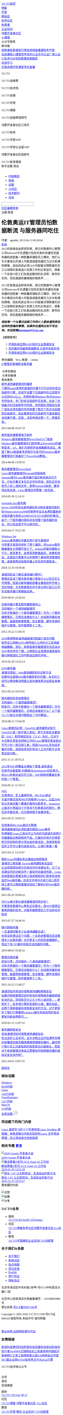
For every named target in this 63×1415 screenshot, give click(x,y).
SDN (4, 668)
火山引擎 (47, 1359)
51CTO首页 (8, 3)
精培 (25, 1240)
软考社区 (7, 20)
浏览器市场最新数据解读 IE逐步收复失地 (33, 348)
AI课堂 (5, 37)
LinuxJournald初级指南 (23, 473)
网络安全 (15, 1029)
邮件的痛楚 (16, 384)
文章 (4, 67)
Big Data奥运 (20, 825)
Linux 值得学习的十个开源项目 (20, 1129)
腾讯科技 (18, 1347)
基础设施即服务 (37, 859)
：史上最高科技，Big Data (26, 795)
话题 (11, 184)
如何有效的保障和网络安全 (26, 991)
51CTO (12, 1219)
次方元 (37, 1359)
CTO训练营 (46, 1240)
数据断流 (18, 364)
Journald (6, 503)
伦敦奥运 (7, 825)
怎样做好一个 (18, 608)
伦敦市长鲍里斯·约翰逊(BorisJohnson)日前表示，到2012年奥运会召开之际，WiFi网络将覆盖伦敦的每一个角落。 (31, 775)
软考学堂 (49, 50)
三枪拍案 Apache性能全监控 (27, 863)
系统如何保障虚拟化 (22, 1033)
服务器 (28, 364)
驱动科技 (51, 1347)
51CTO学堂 (15, 1240)
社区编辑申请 (9, 208)
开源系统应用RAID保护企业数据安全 (31, 344)
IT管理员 (6, 364)
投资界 (29, 1359)
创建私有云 (21, 859)
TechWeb (15, 1351)
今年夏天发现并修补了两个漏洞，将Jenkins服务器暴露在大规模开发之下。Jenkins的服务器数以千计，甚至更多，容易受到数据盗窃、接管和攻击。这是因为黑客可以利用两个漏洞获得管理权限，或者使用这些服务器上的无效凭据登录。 (30, 553)
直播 (32, 67)
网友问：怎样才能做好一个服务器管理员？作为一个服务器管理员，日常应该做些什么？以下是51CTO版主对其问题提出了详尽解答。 (30, 711)
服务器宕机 (8, 698)
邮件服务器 (8, 435)
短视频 (31, 50)
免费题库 (32, 58)
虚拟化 (5, 1068)
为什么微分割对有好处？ (25, 901)
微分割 (5, 927)
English (12, 1272)
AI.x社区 (42, 1403)
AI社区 (12, 189)
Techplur (38, 1219)
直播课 (39, 50)
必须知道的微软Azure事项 (25, 829)
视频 (11, 180)
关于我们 (14, 1256)
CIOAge (22, 1219)
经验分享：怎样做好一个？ (26, 961)
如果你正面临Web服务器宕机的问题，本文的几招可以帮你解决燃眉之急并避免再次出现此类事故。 (30, 681)
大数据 (32, 825)
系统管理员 (22, 698)
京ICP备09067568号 (25, 1307)
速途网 (44, 1351)
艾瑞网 (24, 1351)
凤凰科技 (40, 1347)
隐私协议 (14, 1280)
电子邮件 (26, 435)
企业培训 (7, 29)
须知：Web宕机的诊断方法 (26, 672)
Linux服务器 (18, 503)
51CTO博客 (15, 1228)
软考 (24, 54)
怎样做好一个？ (19, 702)
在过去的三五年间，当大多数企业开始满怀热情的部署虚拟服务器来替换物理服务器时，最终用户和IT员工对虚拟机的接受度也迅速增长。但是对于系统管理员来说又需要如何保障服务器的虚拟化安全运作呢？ (30, 1047)
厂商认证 (54, 54)
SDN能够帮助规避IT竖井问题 (28, 638)
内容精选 (14, 176)
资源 (10, 67)
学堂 (4, 12)
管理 (18, 435)
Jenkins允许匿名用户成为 (25, 540)
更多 (19, 1146)
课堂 (21, 67)
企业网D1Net (17, 1359)
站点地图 (14, 1264)
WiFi (4, 791)
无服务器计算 (9, 604)
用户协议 (14, 1276)
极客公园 (32, 1355)
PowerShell (24, 469)
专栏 (26, 67)
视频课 (5, 50)
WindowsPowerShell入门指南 (27, 439)
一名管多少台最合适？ (23, 931)
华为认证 (43, 54)
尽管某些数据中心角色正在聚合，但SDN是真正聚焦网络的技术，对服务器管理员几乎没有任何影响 (30, 910)
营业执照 (7, 1331)
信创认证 (32, 54)
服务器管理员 (9, 469)
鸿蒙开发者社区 (11, 33)
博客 (4, 8)
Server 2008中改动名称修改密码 (30, 507)
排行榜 (22, 50)
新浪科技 (7, 1347)
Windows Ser (8, 536)
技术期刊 (14, 193)
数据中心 (35, 604)
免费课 (5, 24)
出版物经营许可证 (24, 1331)
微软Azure (7, 859)
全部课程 (7, 54)
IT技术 (5, 58)
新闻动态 (14, 1260)
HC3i (30, 1219)
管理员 (5, 957)
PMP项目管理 (18, 58)
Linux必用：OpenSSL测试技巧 (28, 728)
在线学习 (7, 62)
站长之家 (34, 1351)
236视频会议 (45, 1355)
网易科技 (29, 1347)
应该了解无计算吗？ (22, 574)
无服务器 (23, 604)
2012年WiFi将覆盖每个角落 (26, 766)
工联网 (22, 1355)
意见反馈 (14, 1268)
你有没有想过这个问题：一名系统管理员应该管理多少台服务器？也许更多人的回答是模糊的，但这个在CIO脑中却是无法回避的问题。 (30, 940)
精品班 (5, 16)
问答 (15, 67)
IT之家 (14, 1355)
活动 (11, 197)
